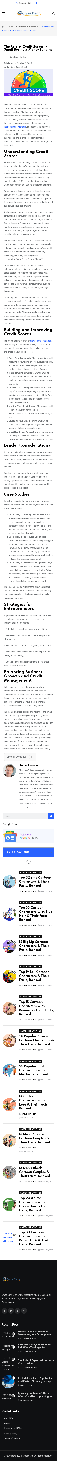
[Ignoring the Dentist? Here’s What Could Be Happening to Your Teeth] (8, 1396)
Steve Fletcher (29, 891)
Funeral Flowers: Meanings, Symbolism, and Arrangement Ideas (35, 1335)
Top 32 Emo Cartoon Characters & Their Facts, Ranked (35, 882)
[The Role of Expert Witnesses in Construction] (8, 1363)
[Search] (53, 13)
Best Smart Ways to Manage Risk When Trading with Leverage (34, 1348)
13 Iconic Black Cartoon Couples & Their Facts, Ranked (34, 1172)
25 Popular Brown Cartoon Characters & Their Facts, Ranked (36, 1040)
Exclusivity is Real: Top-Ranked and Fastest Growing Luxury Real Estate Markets (36, 1381)
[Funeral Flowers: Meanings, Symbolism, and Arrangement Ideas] (8, 1335)
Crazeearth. (28, 1456)
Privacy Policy (10, 1433)
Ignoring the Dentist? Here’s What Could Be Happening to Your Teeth (35, 1396)
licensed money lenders (15, 127)
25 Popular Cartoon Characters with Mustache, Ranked (34, 1070)
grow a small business (40, 341)
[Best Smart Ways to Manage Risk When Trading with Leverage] (8, 1348)
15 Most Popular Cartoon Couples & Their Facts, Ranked (34, 1138)
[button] (51, 852)
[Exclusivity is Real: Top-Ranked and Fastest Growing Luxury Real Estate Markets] (8, 1381)
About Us (8, 1418)
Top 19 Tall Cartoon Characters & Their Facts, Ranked (34, 976)
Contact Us (9, 1423)
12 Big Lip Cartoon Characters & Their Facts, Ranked (34, 946)
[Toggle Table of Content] (30, 757)
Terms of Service (12, 1438)
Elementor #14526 (13, 1428)
